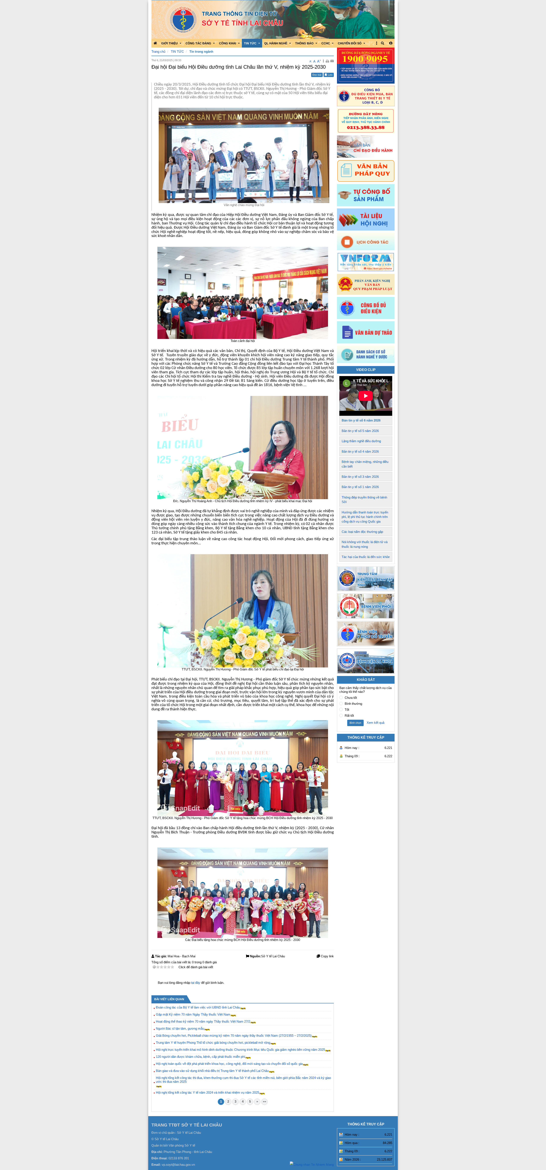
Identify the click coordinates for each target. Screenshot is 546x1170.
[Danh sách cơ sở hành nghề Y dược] (366, 362)
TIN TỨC (177, 51)
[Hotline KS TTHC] (366, 120)
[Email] (332, 61)
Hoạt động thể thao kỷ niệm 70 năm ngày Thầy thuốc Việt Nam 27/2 (203, 1021)
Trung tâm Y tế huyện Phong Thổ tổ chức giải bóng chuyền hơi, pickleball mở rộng (213, 1042)
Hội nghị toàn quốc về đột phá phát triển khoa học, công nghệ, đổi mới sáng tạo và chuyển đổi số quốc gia (229, 1063)
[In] (327, 61)
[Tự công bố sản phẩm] (366, 195)
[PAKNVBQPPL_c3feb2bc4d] (366, 284)
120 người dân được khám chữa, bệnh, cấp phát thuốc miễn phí (200, 1056)
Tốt (347, 709)
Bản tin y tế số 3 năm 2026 (360, 476)
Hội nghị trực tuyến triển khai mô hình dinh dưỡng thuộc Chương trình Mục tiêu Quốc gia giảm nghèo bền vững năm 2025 (240, 1049)
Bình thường (353, 703)
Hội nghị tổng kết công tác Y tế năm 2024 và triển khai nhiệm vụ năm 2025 (207, 1092)
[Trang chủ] (273, 19)
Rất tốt (349, 715)
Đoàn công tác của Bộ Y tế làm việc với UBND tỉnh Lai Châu (198, 1007)
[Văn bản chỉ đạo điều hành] (366, 146)
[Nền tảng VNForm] (366, 262)
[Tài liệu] (366, 219)
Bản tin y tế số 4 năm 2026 (360, 451)
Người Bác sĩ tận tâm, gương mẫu (180, 1028)
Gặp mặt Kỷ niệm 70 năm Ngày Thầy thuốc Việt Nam (193, 1014)
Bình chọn (355, 722)
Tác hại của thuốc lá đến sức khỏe (366, 557)
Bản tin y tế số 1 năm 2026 (360, 487)
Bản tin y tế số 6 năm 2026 (361, 420)
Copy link (327, 956)
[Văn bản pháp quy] (366, 171)
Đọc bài (316, 74)
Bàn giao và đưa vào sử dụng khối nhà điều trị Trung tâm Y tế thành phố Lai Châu (212, 1071)
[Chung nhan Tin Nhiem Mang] (312, 1164)
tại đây (195, 982)
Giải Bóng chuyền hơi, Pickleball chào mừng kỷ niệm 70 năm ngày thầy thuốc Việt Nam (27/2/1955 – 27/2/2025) (234, 1035)
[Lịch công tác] (366, 241)
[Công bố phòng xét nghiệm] (366, 308)
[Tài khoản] (391, 43)
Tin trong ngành (201, 51)
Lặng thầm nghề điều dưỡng (361, 441)
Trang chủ (158, 51)
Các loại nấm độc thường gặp (362, 531)
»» (264, 1101)
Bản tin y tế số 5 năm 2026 (360, 431)
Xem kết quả (375, 722)
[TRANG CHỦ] (155, 43)
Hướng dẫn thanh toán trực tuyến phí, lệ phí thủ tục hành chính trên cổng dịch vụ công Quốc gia (365, 516)
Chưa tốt (351, 697)
